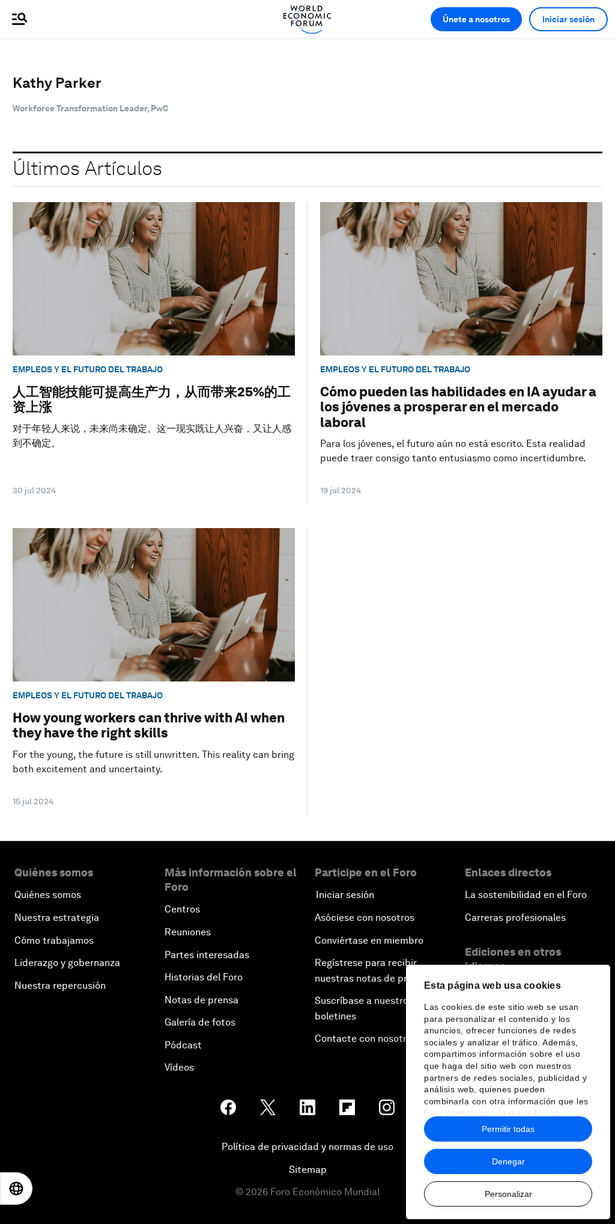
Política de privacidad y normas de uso (307, 1146)
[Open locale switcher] (16, 1188)
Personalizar (508, 1194)
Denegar (508, 1161)
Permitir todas (508, 1129)
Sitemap (308, 1169)
